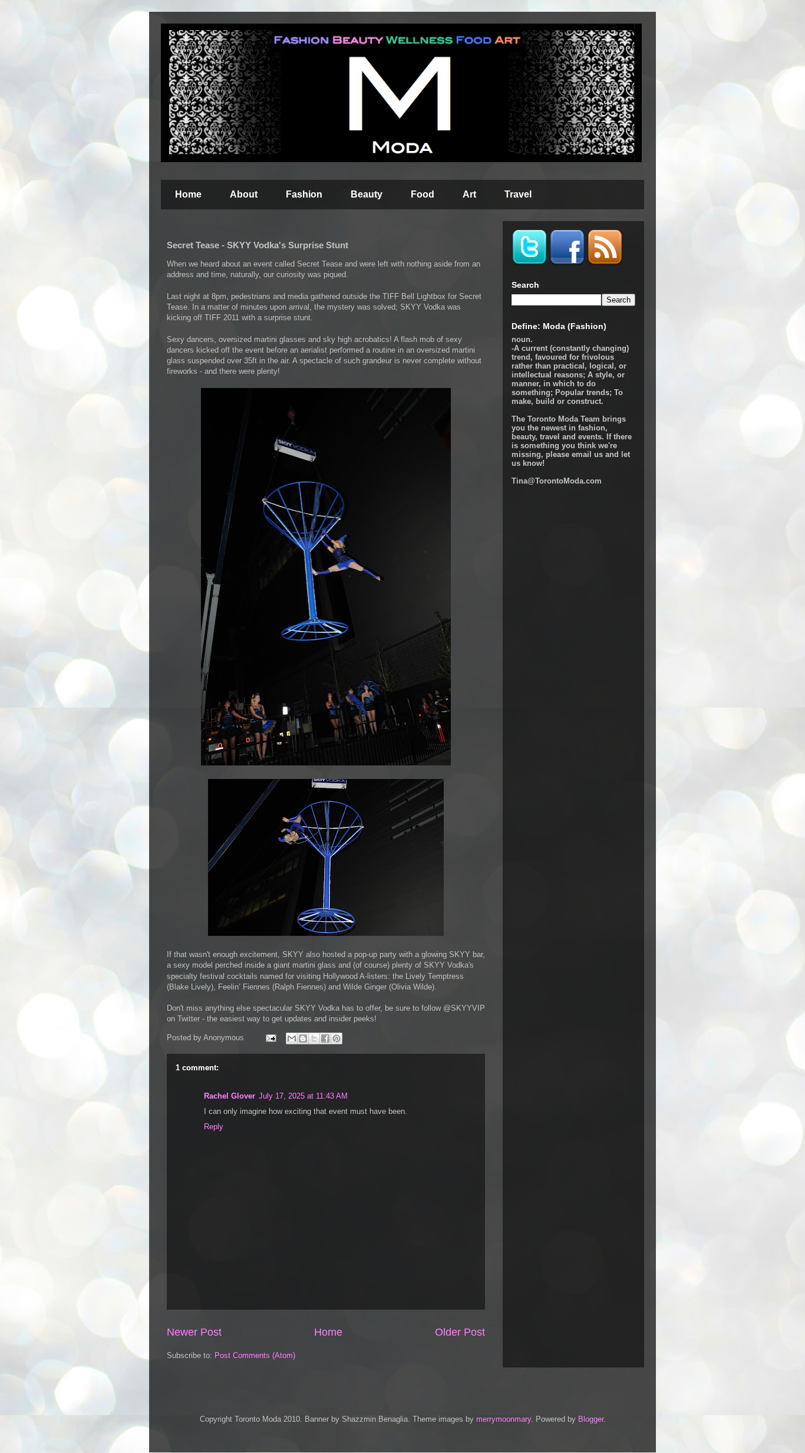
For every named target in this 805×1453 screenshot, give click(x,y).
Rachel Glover (229, 1096)
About (244, 194)
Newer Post (194, 1332)
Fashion (304, 194)
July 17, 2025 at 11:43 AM (303, 1096)
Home (188, 194)
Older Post (460, 1332)
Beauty (366, 194)
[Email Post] (270, 1037)
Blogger (590, 1419)
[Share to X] (314, 1038)
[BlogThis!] (303, 1038)
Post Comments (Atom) (255, 1355)
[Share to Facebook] (325, 1038)
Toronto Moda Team (563, 419)
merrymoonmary (503, 1419)
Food (422, 194)
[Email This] (292, 1038)
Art (469, 194)
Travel (518, 194)
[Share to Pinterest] (336, 1038)
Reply (213, 1126)
